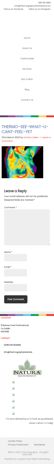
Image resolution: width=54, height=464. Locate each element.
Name (8, 252)
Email (8, 267)
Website (8, 282)
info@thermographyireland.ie (17, 352)
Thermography (27, 23)
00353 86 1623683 (12, 345)
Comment (10, 207)
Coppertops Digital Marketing (33, 459)
